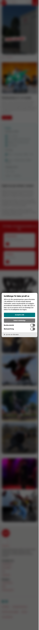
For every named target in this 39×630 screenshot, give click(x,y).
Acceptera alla (19, 315)
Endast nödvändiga (19, 320)
